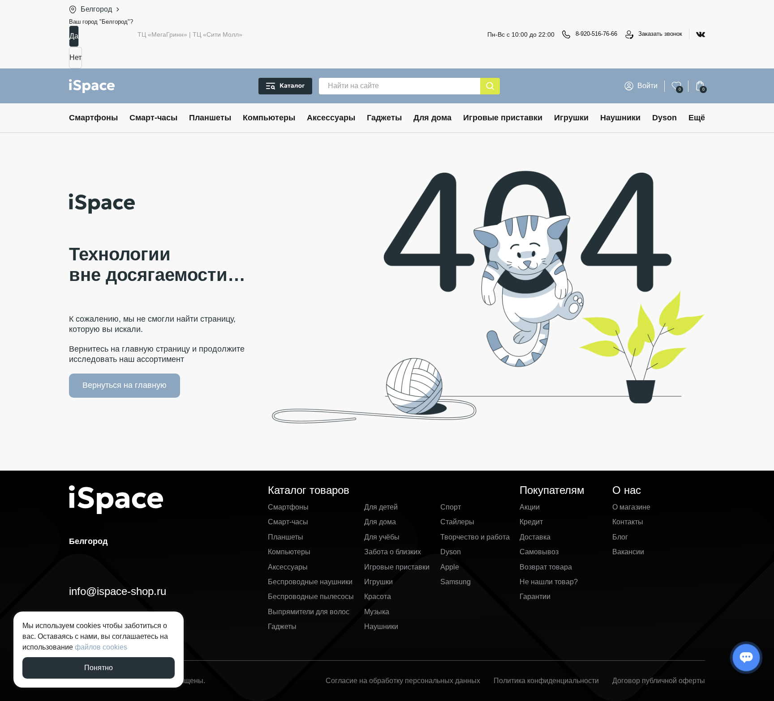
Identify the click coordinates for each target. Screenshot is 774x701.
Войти (647, 85)
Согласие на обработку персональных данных (403, 680)
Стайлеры (457, 522)
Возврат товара (546, 567)
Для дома (432, 117)
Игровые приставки (502, 117)
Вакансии (628, 552)
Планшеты (210, 117)
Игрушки (571, 117)
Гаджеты (384, 117)
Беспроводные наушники (310, 582)
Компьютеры (269, 117)
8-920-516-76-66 (596, 33)
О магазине (631, 507)
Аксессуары (331, 117)
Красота (377, 596)
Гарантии (535, 596)
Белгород (96, 9)
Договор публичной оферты (658, 680)
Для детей (381, 507)
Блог (620, 537)
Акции (530, 507)
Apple (449, 567)
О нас (626, 490)
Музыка (376, 612)
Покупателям (552, 490)
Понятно (98, 667)
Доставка (535, 537)
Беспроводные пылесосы (311, 596)
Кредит (531, 522)
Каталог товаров (308, 490)
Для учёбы (382, 537)
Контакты (627, 522)
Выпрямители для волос (308, 612)
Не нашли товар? (549, 582)
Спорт (450, 507)
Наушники (620, 117)
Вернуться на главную (124, 385)
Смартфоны (93, 117)
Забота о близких (392, 552)
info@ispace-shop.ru (117, 591)
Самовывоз (539, 552)
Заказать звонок (660, 33)
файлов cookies (101, 647)
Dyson (664, 117)
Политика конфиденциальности (546, 680)
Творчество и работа (475, 537)
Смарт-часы (153, 117)
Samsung (455, 582)
